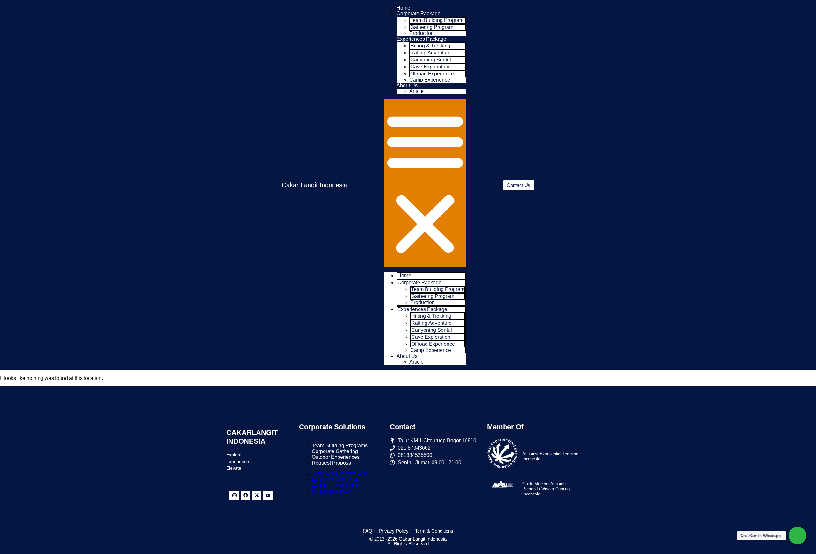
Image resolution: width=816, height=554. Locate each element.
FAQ (367, 531)
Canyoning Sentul (430, 59)
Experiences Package (421, 39)
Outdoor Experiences (336, 457)
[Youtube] (268, 495)
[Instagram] (234, 495)
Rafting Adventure (430, 52)
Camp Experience (429, 79)
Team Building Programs (340, 445)
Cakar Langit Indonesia (314, 184)
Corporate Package (419, 13)
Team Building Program (436, 20)
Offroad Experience (432, 73)
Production (421, 33)
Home (403, 8)
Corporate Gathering (335, 451)
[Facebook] (245, 495)
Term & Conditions (434, 531)
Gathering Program (431, 27)
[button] (425, 183)
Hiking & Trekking (430, 45)
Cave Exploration (429, 66)
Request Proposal (332, 462)
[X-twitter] (256, 495)
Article (416, 91)
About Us (407, 85)
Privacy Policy (394, 531)
